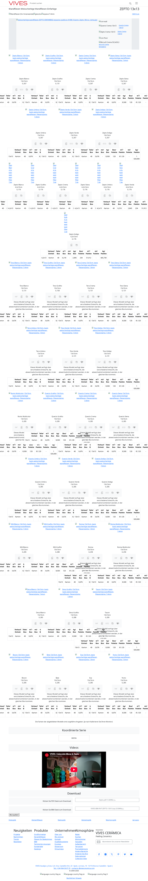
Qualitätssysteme (61, 842)
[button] (27, 89)
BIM (35, 842)
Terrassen (79, 846)
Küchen (78, 837)
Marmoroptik (111, 820)
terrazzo (135, 820)
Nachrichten (18, 837)
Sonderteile (38, 846)
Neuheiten (18, 842)
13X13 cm (135, 14)
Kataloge (37, 849)
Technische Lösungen (42, 844)
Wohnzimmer (80, 839)
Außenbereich (80, 844)
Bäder (77, 834)
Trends (16, 839)
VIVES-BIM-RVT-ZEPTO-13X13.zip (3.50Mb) (106, 808)
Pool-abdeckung (81, 849)
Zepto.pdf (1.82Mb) (106, 800)
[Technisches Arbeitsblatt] (16, 89)
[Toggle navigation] (136, 3)
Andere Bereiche (81, 851)
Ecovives (58, 844)
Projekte (17, 834)
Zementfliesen (37, 820)
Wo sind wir (59, 837)
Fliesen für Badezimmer (43, 839)
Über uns (58, 834)
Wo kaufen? (14, 815)
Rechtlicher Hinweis (74, 878)
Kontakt (58, 839)
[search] (131, 3)
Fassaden (78, 842)
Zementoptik (86, 820)
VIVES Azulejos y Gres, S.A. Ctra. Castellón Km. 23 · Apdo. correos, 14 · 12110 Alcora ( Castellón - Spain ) (74, 866)
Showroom (59, 846)
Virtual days (59, 849)
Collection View (81, 859)
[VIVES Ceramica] (18, 3)
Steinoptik (62, 820)
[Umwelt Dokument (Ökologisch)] (22, 89)
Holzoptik (12, 820)
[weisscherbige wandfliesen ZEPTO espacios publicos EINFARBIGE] (56, 20)
